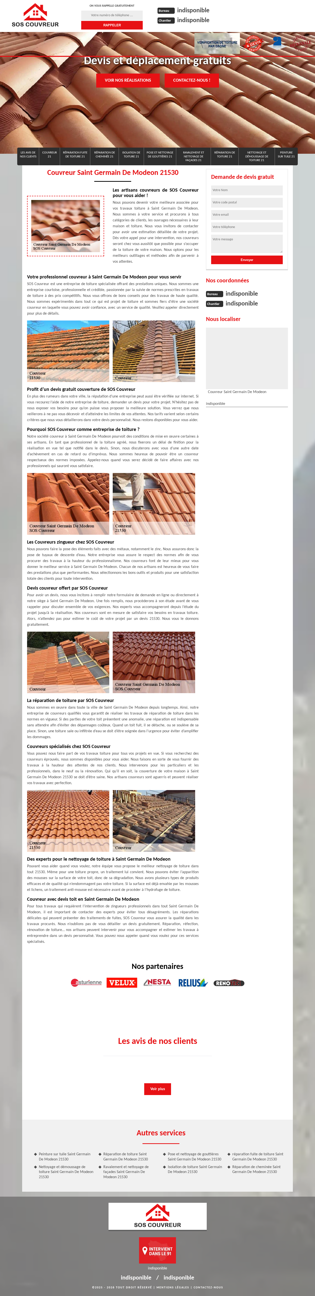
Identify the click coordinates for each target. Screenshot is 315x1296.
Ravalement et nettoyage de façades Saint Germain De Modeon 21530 (126, 1172)
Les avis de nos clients (28, 154)
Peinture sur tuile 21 (286, 154)
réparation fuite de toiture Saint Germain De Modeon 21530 (257, 1156)
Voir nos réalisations (128, 80)
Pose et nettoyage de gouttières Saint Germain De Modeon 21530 (194, 1156)
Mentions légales (173, 1287)
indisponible (193, 10)
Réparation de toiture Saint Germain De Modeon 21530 (125, 1156)
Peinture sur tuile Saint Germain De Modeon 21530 (64, 1156)
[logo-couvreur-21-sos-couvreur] (35, 15)
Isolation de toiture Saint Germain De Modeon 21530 (195, 1169)
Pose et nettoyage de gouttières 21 (160, 154)
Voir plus (157, 1089)
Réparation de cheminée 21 (104, 154)
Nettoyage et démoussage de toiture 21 (256, 156)
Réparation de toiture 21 (224, 154)
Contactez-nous (208, 1287)
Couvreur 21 (49, 154)
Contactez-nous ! (191, 80)
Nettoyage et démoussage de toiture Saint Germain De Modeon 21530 (66, 1172)
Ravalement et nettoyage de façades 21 (193, 156)
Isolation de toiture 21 (131, 154)
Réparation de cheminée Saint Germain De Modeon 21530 (256, 1169)
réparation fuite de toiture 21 (75, 154)
